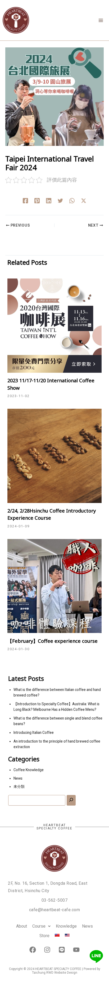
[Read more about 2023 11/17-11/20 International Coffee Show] (54, 325)
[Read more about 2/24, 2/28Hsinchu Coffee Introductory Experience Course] (54, 455)
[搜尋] (71, 800)
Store (44, 935)
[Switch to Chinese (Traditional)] (57, 935)
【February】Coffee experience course (52, 641)
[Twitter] (60, 200)
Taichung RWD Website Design (54, 972)
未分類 (19, 786)
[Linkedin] (48, 200)
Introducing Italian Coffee (33, 732)
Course (39, 926)
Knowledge (66, 926)
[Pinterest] (37, 200)
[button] (41, 926)
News (17, 778)
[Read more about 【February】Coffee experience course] (54, 585)
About (21, 926)
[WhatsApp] (72, 200)
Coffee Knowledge (28, 770)
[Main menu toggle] (100, 20)
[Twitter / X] (83, 200)
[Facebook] (25, 200)
